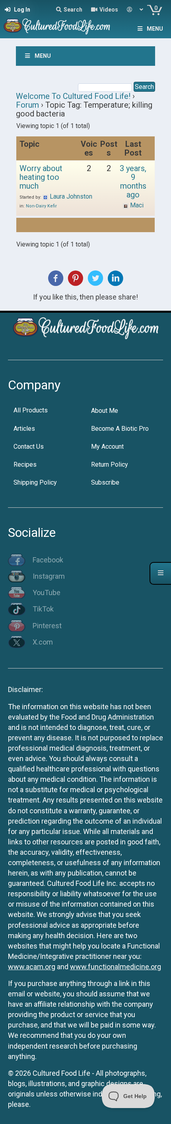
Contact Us (29, 446)
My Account (107, 446)
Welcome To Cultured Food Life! (73, 96)
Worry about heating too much (40, 177)
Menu (155, 29)
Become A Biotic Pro (120, 428)
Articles (24, 428)
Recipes (25, 464)
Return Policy (109, 464)
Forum (27, 105)
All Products (31, 410)
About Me (104, 410)
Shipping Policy (35, 482)
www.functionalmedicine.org (115, 966)
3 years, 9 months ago (133, 181)
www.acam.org (31, 966)
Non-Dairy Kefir (41, 206)
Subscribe (105, 482)
